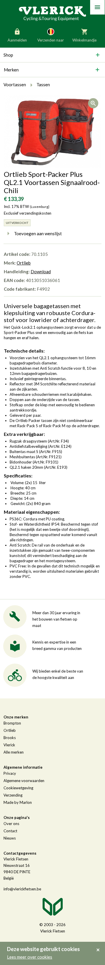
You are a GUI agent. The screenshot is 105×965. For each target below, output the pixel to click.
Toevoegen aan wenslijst (38, 233)
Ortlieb (24, 262)
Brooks (10, 737)
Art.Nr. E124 (59, 446)
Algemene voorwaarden (24, 780)
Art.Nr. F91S (50, 451)
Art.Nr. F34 (58, 441)
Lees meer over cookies (29, 956)
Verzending (13, 795)
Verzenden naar (50, 40)
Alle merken (14, 752)
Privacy (10, 773)
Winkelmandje (84, 40)
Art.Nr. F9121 (48, 456)
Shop (8, 54)
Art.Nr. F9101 (45, 462)
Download (41, 271)
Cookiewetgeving (18, 788)
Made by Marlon (18, 802)
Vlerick (9, 745)
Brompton (12, 723)
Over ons (11, 823)
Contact (10, 831)
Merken (11, 69)
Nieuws (10, 838)
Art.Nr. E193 (55, 467)
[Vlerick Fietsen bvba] (52, 13)
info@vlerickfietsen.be (22, 889)
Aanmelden (17, 40)
